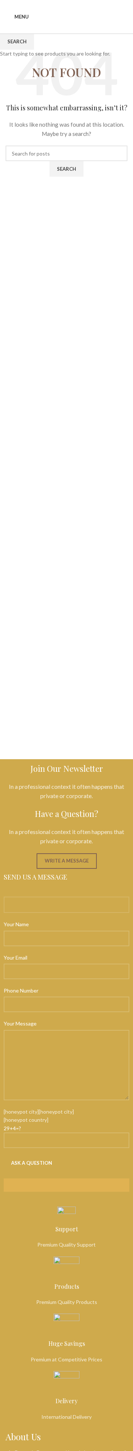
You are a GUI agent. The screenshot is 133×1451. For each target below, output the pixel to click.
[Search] (124, 16)
